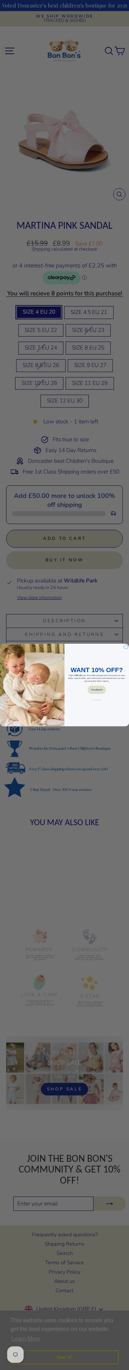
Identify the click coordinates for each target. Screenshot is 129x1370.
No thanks (96, 700)
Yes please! (96, 690)
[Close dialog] (126, 647)
